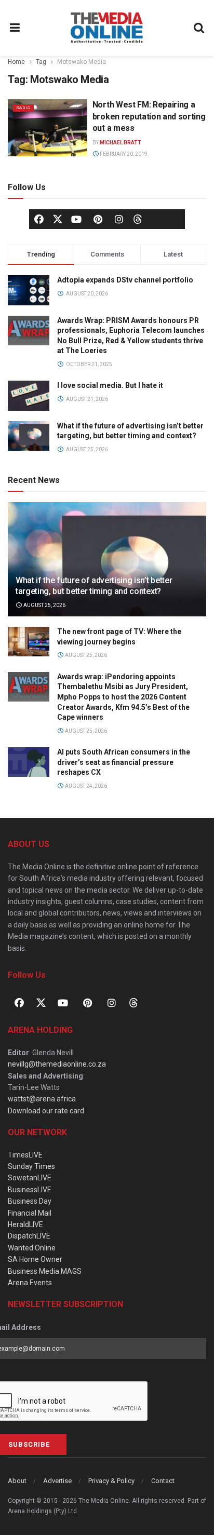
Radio (23, 107)
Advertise (57, 1481)
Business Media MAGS (45, 1271)
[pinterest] (97, 219)
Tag (41, 61)
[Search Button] (199, 28)
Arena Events (30, 1282)
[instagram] (119, 219)
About (17, 1481)
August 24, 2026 (85, 786)
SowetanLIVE (29, 1178)
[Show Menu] (15, 28)
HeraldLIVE (25, 1224)
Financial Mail (29, 1213)
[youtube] (76, 219)
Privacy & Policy (111, 1481)
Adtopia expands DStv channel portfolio (125, 280)
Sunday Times (31, 1166)
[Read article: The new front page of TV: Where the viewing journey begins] (28, 641)
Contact (163, 1481)
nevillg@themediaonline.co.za (57, 1064)
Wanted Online (32, 1248)
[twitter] (57, 218)
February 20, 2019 (123, 154)
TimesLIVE (25, 1155)
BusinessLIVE (29, 1190)
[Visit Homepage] (107, 28)
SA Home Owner (35, 1259)
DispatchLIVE (29, 1236)
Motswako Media (81, 61)
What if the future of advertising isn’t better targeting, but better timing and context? (94, 585)
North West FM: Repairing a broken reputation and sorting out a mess (149, 116)
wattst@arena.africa (42, 1099)
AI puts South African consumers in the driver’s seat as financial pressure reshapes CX (123, 762)
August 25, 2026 (43, 605)
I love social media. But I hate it (110, 385)
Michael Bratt (120, 142)
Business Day (29, 1201)
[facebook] (39, 219)
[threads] (137, 218)
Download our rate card (46, 1111)
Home (16, 61)
